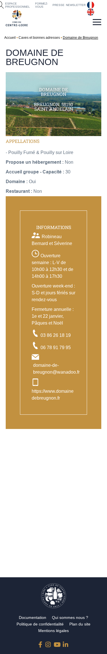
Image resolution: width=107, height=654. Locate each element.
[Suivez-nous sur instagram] (48, 643)
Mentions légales (53, 630)
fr (88, 3)
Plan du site (79, 624)
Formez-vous (41, 5)
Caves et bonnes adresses (39, 38)
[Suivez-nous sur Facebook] (41, 643)
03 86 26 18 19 (56, 335)
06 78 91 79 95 (56, 347)
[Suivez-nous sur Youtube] (56, 643)
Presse (58, 5)
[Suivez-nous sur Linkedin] (65, 643)
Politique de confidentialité (40, 624)
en (89, 11)
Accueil (10, 38)
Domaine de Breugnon (80, 38)
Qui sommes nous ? (70, 617)
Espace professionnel (17, 5)
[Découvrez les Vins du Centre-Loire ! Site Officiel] (17, 18)
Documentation (32, 617)
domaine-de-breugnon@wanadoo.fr (56, 368)
